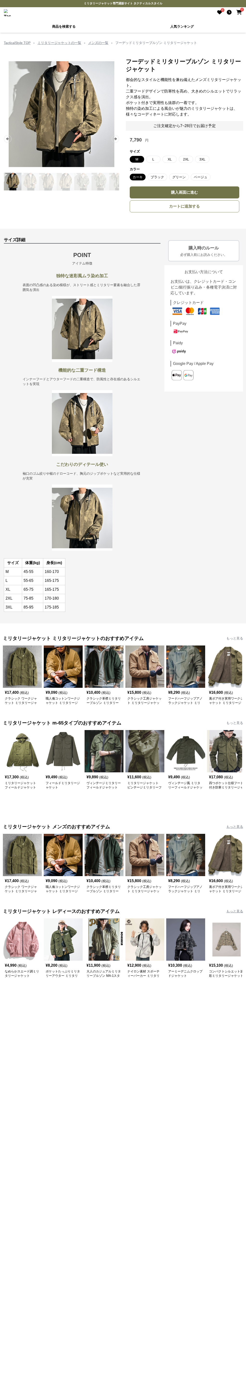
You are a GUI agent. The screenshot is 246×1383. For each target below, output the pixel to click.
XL (170, 159)
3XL (202, 159)
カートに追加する (184, 206)
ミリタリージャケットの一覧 (59, 43)
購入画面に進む (184, 192)
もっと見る (234, 638)
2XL (186, 159)
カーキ (138, 177)
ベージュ (200, 177)
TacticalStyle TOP (17, 43)
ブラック (157, 177)
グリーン (179, 177)
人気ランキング (182, 26)
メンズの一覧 (98, 43)
